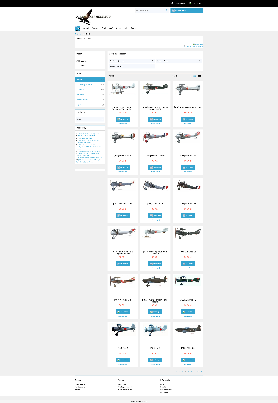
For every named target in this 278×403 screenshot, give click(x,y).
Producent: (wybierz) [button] (117, 61)
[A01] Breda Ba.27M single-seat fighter (89, 140)
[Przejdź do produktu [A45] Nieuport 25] (155, 190)
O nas (162, 384)
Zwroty (77, 390)
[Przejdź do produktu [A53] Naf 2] (123, 334)
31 (198, 371)
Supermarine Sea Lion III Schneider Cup (90, 157)
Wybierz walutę (81, 61)
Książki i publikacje (83, 100)
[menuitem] (85, 28)
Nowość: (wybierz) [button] (116, 66)
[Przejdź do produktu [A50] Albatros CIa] (123, 286)
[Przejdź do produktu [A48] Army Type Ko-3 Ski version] (155, 238)
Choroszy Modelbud (85, 85)
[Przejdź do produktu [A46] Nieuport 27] (188, 190)
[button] (123, 123)
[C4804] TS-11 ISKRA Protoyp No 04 (88, 134)
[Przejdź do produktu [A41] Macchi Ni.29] (123, 141)
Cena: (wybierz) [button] (162, 61)
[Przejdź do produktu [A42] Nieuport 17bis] (155, 141)
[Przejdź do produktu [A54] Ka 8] (155, 334)
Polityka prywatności (125, 387)
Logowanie (164, 392)
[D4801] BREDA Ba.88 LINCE (86, 136)
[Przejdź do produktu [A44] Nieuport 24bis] (123, 190)
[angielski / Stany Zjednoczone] (193, 46)
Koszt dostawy (80, 387)
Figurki (79, 105)
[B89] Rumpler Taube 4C (85, 142)
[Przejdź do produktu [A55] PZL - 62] (188, 334)
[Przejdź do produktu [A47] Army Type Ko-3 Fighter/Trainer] (123, 238)
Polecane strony (165, 390)
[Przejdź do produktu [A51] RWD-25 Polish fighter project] (155, 286)
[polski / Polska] (198, 44)
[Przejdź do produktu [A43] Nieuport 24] (188, 141)
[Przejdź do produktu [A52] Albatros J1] (188, 286)
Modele (79, 79)
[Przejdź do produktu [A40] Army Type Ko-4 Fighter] (188, 93)
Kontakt (163, 387)
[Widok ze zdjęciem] (195, 75)
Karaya (81, 90)
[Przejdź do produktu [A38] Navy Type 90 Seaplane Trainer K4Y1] (123, 93)
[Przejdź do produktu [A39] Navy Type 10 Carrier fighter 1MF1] (155, 93)
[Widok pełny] (199, 75)
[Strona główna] (93, 16)
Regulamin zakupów (125, 390)
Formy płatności (80, 384)
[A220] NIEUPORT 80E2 (85, 138)
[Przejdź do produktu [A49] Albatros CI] (188, 238)
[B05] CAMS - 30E (83, 155)
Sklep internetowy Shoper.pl (139, 401)
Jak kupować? (122, 384)
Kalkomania (80, 95)
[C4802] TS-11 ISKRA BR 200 (86, 144)
